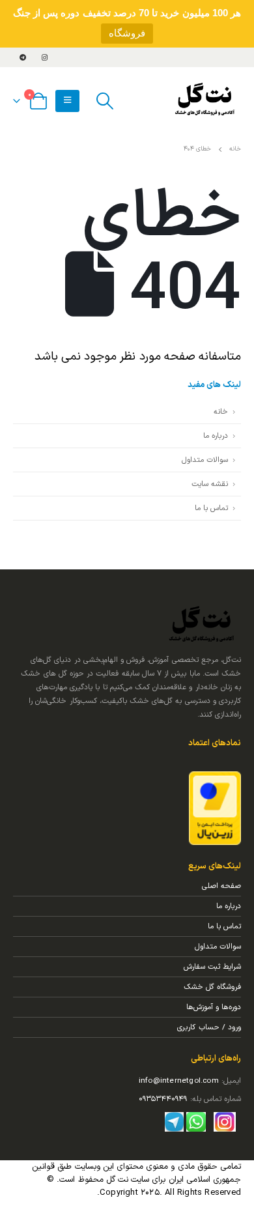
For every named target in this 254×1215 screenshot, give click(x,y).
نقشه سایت (209, 484)
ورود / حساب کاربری (209, 1027)
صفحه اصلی (221, 886)
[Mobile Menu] (67, 101)
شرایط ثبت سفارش (212, 967)
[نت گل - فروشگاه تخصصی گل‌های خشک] (205, 101)
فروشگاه (127, 32)
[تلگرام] (23, 57)
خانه (221, 412)
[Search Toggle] (104, 101)
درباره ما (215, 436)
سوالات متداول (205, 460)
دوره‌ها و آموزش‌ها (213, 1007)
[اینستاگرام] (44, 57)
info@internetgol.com (179, 1081)
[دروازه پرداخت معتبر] (215, 808)
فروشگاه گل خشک (212, 987)
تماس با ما (211, 508)
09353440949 (163, 1099)
